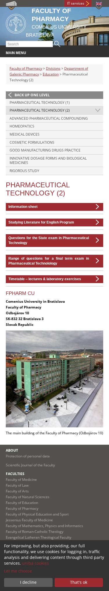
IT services (75, 3)
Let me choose (18, 571)
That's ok (78, 582)
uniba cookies (35, 563)
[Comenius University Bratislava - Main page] (16, 22)
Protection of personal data (28, 456)
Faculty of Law (17, 485)
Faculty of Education (22, 502)
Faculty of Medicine (21, 479)
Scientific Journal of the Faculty (30, 465)
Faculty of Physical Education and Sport (37, 514)
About (12, 450)
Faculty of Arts (17, 491)
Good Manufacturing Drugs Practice (45, 150)
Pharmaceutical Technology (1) (40, 102)
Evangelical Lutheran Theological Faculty (38, 537)
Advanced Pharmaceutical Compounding (49, 118)
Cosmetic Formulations (32, 142)
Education (51, 74)
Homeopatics (22, 126)
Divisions (53, 68)
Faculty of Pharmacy (26, 68)
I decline (28, 582)
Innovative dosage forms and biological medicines (48, 160)
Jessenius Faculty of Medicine (29, 520)
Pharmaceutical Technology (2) (40, 110)
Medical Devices (25, 134)
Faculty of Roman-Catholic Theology (34, 531)
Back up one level (32, 95)
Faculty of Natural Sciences (27, 496)
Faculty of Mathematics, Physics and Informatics (44, 525)
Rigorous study (24, 170)
